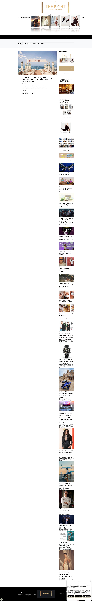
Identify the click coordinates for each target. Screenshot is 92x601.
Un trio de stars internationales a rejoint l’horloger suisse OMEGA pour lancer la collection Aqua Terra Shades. (66, 335)
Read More (24, 90)
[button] (90, 581)
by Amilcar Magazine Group (26, 17)
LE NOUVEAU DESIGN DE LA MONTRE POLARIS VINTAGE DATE (66, 361)
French (61, 51)
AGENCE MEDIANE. (32, 595)
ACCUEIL (65, 591)
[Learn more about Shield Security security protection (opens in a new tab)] (1, 599)
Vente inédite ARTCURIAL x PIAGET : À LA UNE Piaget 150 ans (66, 544)
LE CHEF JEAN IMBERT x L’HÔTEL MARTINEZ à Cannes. (66, 485)
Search (70, 68)
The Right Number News (63, 593)
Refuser (78, 596)
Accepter (71, 596)
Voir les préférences (86, 596)
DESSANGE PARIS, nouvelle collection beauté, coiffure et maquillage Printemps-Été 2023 (65, 574)
